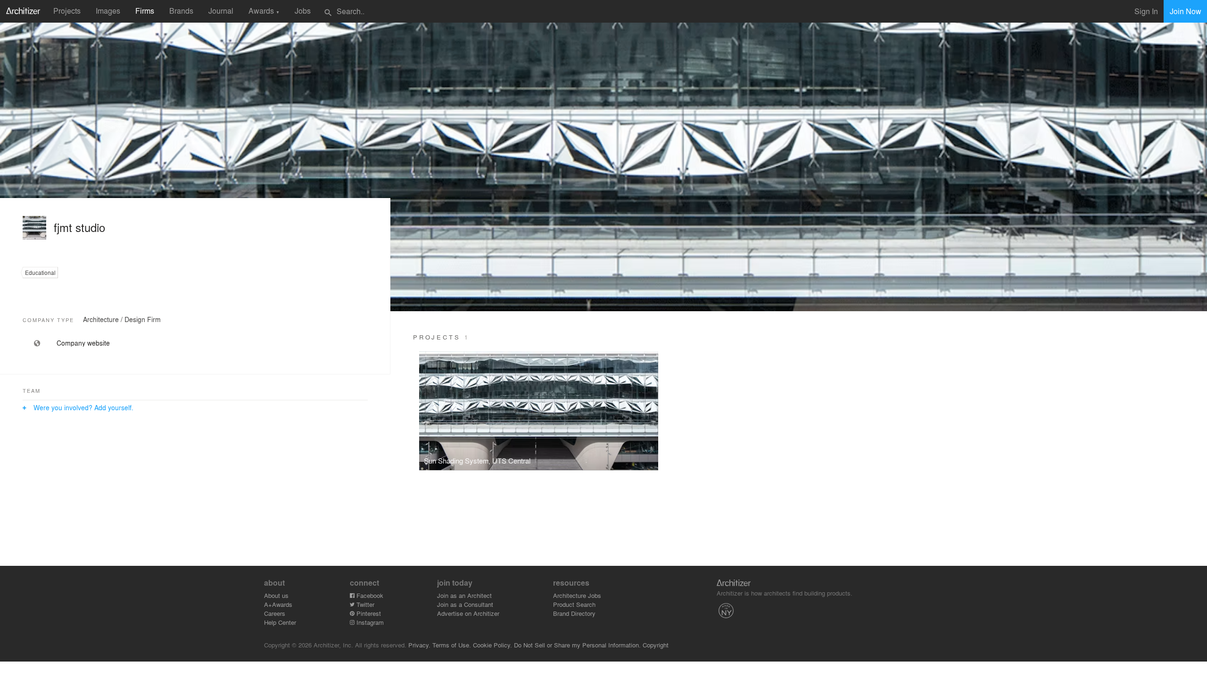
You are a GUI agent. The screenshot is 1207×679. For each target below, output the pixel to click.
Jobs (303, 10)
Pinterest (368, 613)
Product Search (574, 604)
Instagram (369, 622)
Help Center (280, 622)
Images (108, 10)
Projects (67, 10)
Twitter (364, 604)
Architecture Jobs (577, 595)
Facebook (369, 595)
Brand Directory (574, 613)
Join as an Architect (464, 595)
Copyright (656, 644)
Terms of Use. (451, 644)
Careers (274, 613)
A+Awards (278, 604)
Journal (220, 10)
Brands (181, 10)
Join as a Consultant (465, 604)
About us (276, 595)
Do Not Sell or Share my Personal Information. (577, 644)
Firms (144, 10)
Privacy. (419, 644)
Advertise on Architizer (468, 613)
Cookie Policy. (492, 644)
